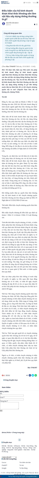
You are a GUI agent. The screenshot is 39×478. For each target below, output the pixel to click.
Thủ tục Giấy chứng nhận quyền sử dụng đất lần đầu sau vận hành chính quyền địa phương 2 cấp (19, 57)
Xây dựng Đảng (17, 448)
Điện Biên (27, 450)
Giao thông (30, 446)
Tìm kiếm (28, 2)
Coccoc (4, 462)
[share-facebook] (30, 375)
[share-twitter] (33, 375)
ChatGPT (4, 465)
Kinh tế (8, 448)
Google (4, 468)
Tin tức (22, 465)
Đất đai (8, 375)
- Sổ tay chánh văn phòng (13, 473)
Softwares (17, 446)
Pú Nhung (5, 451)
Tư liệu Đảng (23, 468)
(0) (4, 375)
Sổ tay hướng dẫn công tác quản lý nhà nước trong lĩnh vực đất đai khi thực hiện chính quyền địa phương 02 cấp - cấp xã (19, 50)
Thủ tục (25, 448)
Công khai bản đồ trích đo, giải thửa (18, 46)
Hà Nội (33, 450)
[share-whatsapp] (35, 375)
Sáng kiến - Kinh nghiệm (15, 450)
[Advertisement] (19, 419)
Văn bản (10, 446)
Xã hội (23, 446)
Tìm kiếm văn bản (25, 462)
